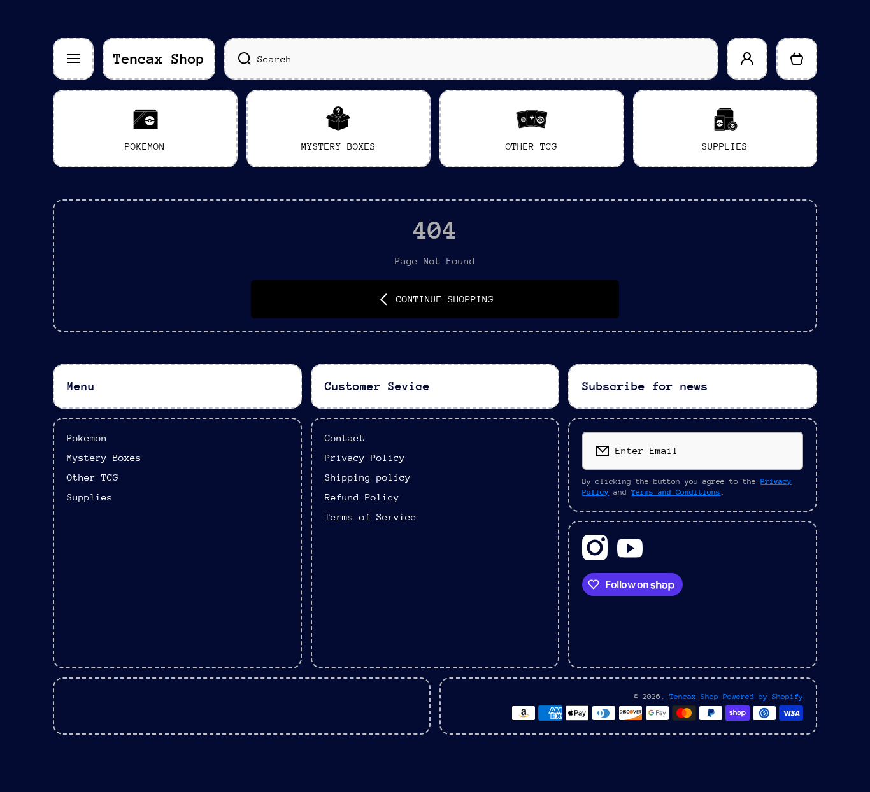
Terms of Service (371, 516)
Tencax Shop (693, 696)
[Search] (237, 59)
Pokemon (87, 437)
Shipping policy (368, 477)
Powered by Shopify (763, 696)
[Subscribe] (785, 451)
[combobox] (471, 59)
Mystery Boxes (104, 457)
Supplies (90, 496)
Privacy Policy (365, 457)
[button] (797, 58)
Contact (345, 437)
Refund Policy (362, 496)
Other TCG (92, 477)
